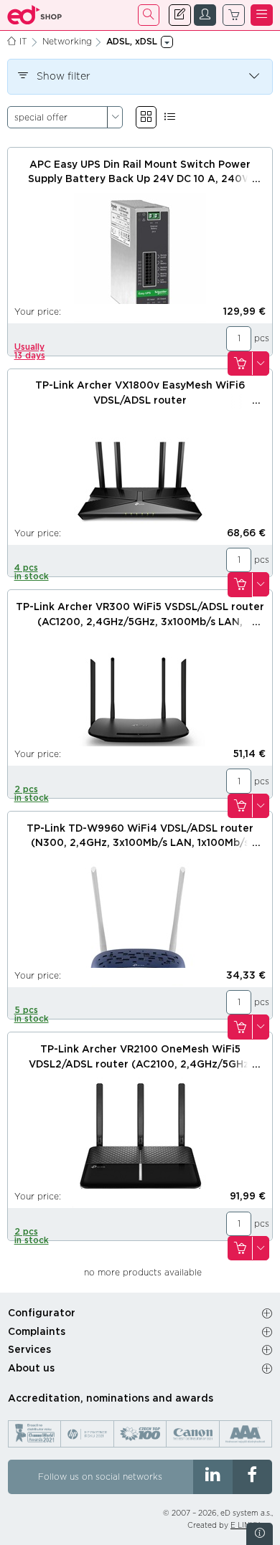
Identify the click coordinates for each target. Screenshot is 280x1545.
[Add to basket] (240, 363)
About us (31, 1369)
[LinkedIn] (213, 1477)
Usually (29, 351)
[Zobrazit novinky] (259, 1534)
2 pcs (31, 793)
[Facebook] (252, 1477)
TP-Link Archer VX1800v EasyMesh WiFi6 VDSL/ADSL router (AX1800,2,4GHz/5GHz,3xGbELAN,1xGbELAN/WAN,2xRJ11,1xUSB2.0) (140, 400)
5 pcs (31, 1014)
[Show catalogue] (146, 117)
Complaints (36, 1332)
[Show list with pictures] (169, 117)
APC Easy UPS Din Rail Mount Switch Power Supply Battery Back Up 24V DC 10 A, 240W (140, 172)
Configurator (41, 1313)
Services (29, 1350)
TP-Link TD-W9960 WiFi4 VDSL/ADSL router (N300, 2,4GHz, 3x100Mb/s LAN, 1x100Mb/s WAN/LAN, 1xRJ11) (140, 843)
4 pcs (31, 572)
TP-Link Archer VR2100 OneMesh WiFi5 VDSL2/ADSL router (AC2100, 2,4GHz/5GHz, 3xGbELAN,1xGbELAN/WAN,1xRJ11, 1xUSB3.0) (140, 1064)
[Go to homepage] (34, 15)
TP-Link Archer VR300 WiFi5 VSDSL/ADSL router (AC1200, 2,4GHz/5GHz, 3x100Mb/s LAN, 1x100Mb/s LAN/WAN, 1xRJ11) (140, 622)
